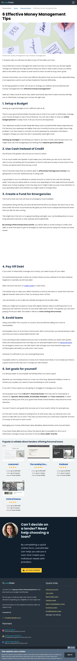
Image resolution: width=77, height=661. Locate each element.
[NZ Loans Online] (8, 2)
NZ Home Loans (51, 608)
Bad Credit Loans (52, 597)
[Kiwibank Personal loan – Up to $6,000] (64, 453)
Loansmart (13, 464)
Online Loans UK (10, 630)
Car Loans (49, 593)
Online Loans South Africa (13, 635)
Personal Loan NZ (52, 590)
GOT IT (70, 655)
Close (72, 648)
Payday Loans (51, 600)
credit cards (29, 286)
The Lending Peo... (38, 464)
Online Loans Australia (12, 641)
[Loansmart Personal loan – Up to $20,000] (13, 453)
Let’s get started (33, 570)
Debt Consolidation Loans (55, 604)
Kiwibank (63, 464)
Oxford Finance (13, 499)
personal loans (66, 342)
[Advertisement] (38, 249)
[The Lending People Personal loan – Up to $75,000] (38, 453)
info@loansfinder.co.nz (13, 618)
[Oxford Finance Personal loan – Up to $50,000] (13, 488)
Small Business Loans (53, 611)
